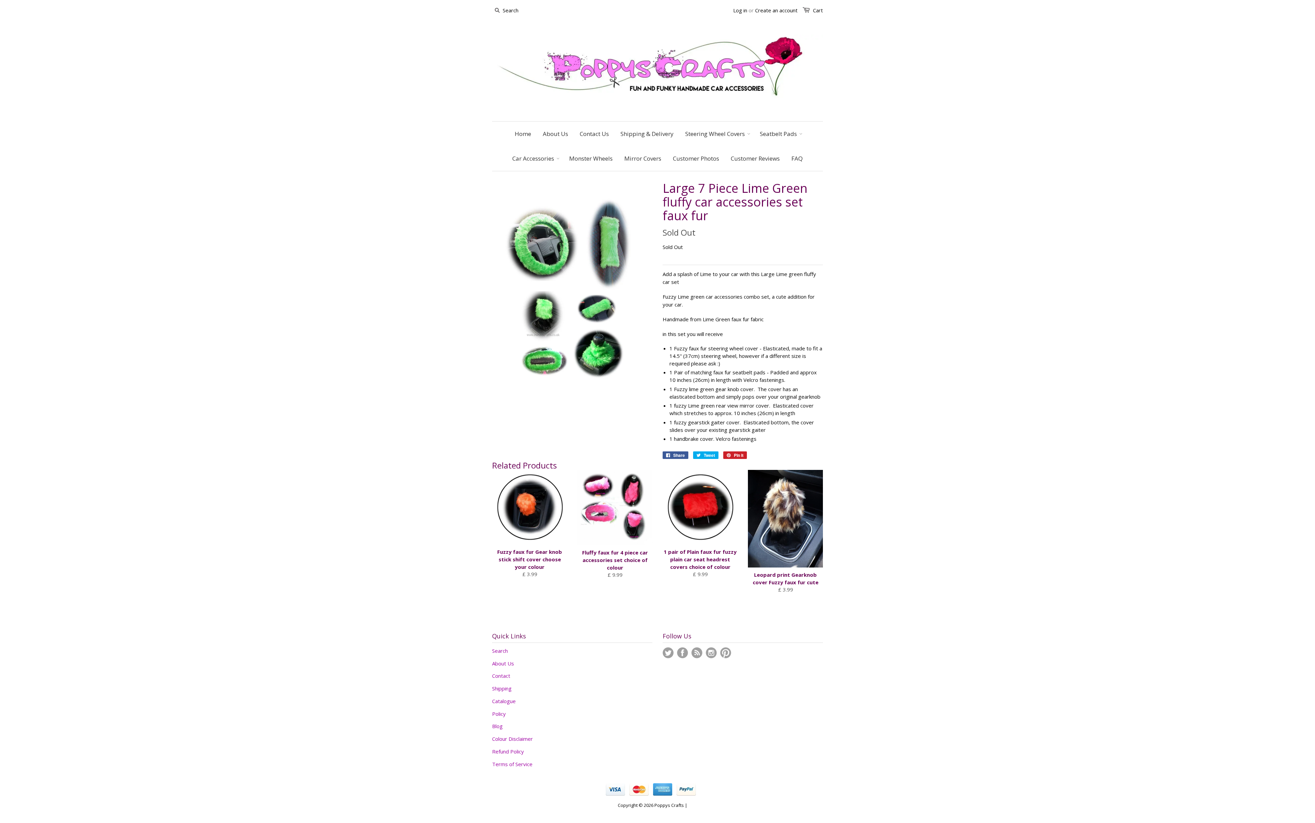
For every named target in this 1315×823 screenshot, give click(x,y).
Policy (499, 713)
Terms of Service (512, 764)
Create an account (776, 10)
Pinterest (725, 652)
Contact (501, 675)
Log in (740, 10)
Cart (818, 10)
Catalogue (504, 701)
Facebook (682, 652)
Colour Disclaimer (512, 738)
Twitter (668, 652)
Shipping (502, 688)
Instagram (711, 652)
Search (500, 650)
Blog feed (696, 652)
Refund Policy (508, 751)
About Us (503, 663)
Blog (497, 726)
